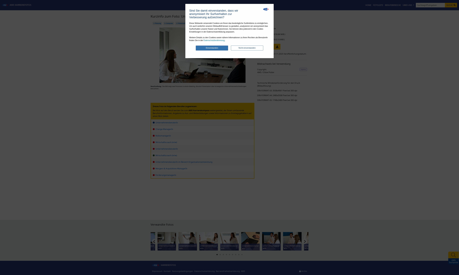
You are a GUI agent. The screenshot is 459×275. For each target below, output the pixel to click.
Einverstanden (212, 48)
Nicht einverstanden (247, 48)
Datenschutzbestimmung (214, 40)
